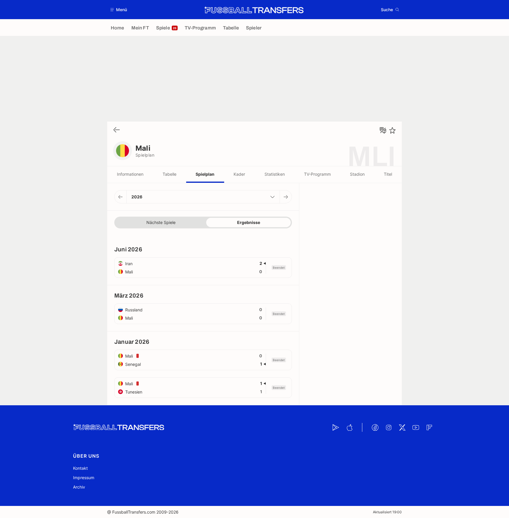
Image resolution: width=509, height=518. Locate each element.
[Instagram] (388, 427)
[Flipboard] (429, 427)
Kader (239, 174)
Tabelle (169, 174)
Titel (388, 174)
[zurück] (116, 130)
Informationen (130, 174)
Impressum (83, 477)
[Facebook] (375, 427)
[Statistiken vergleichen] (382, 130)
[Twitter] (402, 427)
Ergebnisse (248, 222)
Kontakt (80, 468)
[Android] (335, 427)
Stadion (357, 174)
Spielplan (205, 174)
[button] (118, 9)
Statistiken (275, 174)
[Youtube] (415, 427)
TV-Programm (317, 174)
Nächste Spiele (161, 222)
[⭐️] (392, 130)
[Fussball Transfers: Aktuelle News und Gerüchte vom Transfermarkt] (254, 9)
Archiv (79, 486)
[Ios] (349, 427)
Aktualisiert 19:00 (387, 512)
